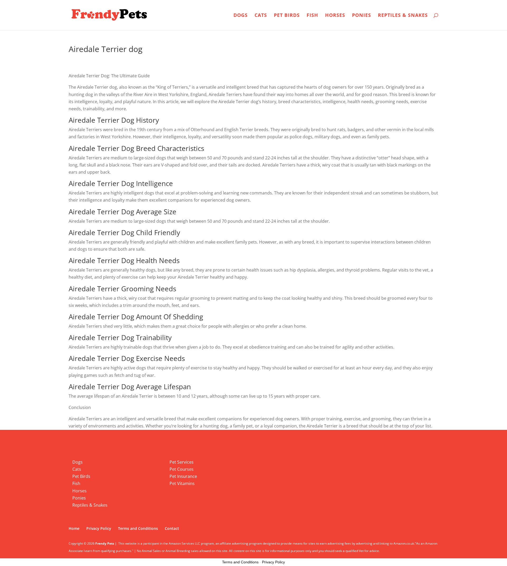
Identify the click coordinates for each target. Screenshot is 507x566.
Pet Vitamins (182, 483)
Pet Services (182, 462)
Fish (312, 15)
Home (74, 528)
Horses (335, 15)
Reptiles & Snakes (403, 15)
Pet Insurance (183, 476)
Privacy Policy (98, 528)
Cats (261, 15)
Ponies (361, 15)
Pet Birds (287, 15)
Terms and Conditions (138, 528)
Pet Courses (182, 469)
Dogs (240, 15)
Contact (172, 528)
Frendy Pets (104, 543)
